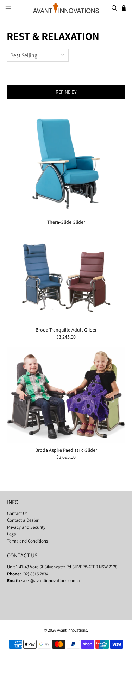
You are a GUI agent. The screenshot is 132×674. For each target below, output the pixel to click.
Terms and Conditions (27, 541)
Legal (12, 534)
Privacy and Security (26, 527)
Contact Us (17, 513)
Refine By (66, 92)
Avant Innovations (72, 630)
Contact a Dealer (22, 520)
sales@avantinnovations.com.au (52, 581)
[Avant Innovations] (66, 8)
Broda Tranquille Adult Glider (66, 330)
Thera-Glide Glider (66, 222)
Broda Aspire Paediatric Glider (66, 450)
